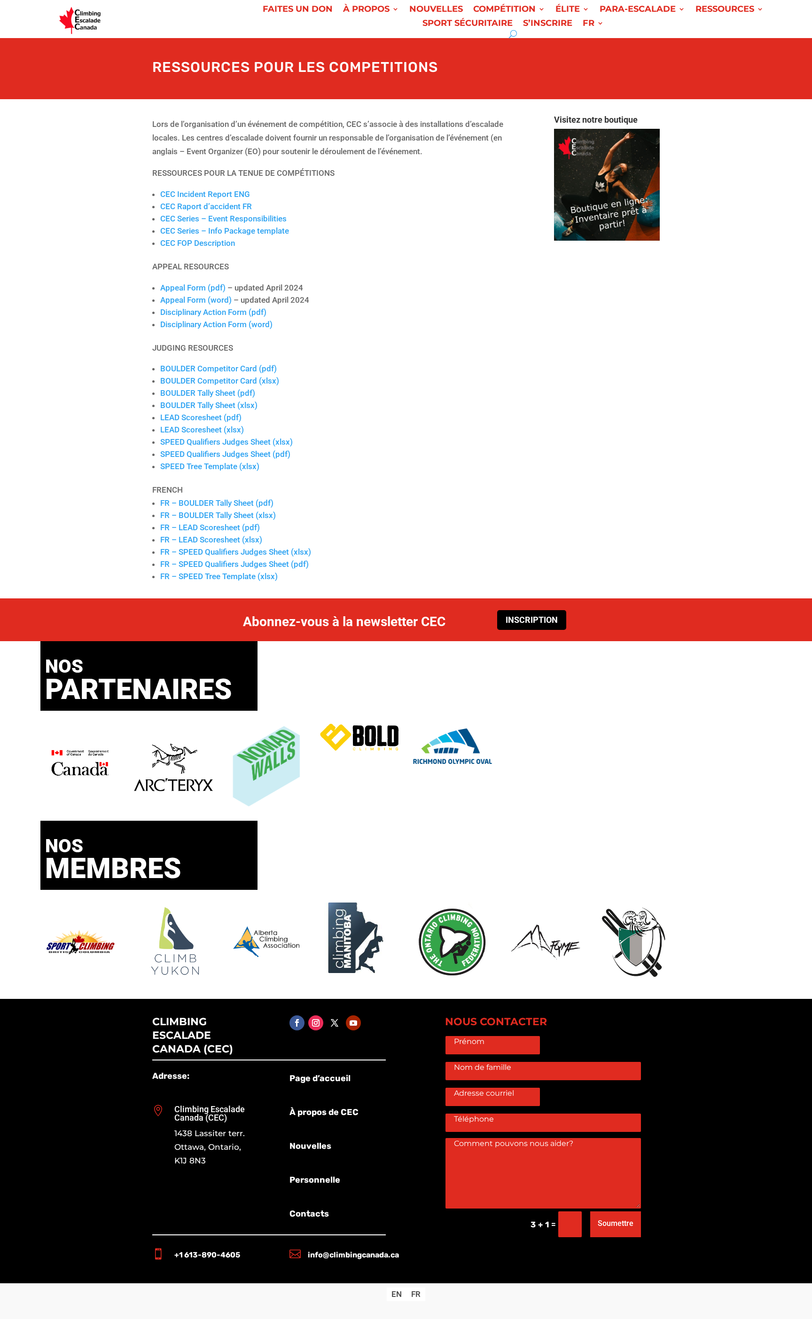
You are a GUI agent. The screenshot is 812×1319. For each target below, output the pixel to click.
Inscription (532, 620)
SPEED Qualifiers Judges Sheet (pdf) (225, 454)
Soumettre (615, 1223)
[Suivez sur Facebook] (296, 1022)
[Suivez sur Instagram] (315, 1022)
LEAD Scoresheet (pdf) (201, 417)
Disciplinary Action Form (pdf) (213, 312)
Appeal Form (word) (196, 300)
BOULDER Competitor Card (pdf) (218, 368)
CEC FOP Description (197, 243)
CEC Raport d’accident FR (206, 206)
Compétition (504, 10)
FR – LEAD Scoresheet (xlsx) (211, 539)
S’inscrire (547, 24)
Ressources (724, 10)
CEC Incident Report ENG (205, 194)
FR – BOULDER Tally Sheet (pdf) (216, 503)
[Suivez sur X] (334, 1022)
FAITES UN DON (298, 10)
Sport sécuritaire (467, 24)
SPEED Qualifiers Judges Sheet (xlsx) (226, 442)
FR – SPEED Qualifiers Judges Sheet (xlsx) (235, 552)
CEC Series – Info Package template (224, 231)
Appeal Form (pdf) (193, 287)
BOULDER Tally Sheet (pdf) (207, 393)
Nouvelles (436, 10)
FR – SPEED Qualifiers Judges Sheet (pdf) (234, 564)
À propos (366, 10)
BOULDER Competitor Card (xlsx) (219, 380)
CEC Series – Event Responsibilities (223, 218)
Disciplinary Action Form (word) (216, 324)
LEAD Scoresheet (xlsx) (202, 429)
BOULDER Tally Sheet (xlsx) (209, 405)
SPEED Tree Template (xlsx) (209, 466)
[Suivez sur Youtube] (353, 1022)
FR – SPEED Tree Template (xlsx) (219, 576)
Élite (567, 10)
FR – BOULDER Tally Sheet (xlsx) (218, 515)
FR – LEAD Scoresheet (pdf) (210, 527)
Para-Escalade (638, 10)
